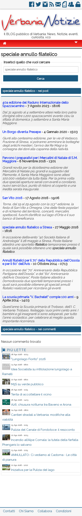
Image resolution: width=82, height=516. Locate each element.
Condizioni (63, 511)
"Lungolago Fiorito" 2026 (28, 359)
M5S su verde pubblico (27, 384)
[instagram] (45, 6)
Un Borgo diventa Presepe (21, 132)
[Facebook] (32, 6)
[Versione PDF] (64, 6)
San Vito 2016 (12, 198)
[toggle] (76, 45)
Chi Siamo (26, 511)
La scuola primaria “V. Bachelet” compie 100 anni (37, 297)
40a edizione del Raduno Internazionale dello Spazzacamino (35, 104)
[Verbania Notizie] (41, 31)
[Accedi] (78, 6)
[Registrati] (71, 6)
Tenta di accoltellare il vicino (31, 394)
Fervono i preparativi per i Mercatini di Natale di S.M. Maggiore (39, 159)
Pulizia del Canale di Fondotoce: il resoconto (43, 430)
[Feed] (52, 6)
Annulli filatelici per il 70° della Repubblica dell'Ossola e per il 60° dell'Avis (41, 262)
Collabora (45, 511)
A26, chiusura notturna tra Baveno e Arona (41, 404)
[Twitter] (39, 6)
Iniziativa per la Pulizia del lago (33, 470)
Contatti (9, 511)
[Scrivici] (58, 6)
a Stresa (27, 227)
